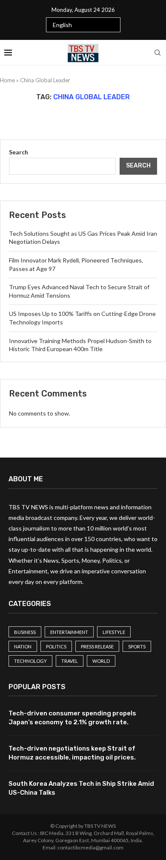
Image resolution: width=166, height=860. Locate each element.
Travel (69, 661)
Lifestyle (114, 632)
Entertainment (69, 632)
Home (7, 80)
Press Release (97, 646)
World (101, 661)
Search (18, 152)
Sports (137, 646)
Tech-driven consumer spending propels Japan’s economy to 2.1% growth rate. (72, 717)
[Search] (157, 52)
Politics (56, 646)
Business (25, 632)
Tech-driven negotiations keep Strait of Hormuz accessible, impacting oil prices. (72, 753)
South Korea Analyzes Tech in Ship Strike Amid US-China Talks (81, 788)
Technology (30, 661)
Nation (22, 646)
